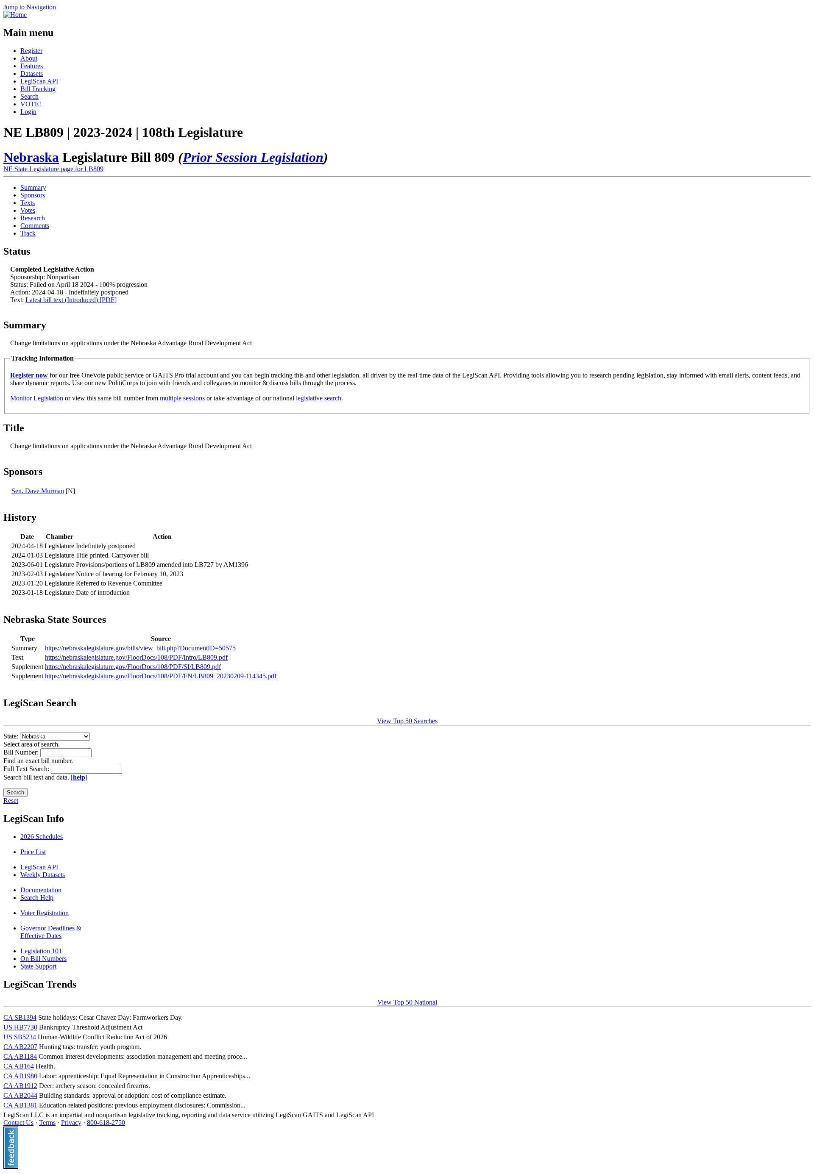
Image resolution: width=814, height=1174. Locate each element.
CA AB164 (18, 1066)
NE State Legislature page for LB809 (53, 168)
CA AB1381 (20, 1105)
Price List (33, 851)
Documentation (40, 890)
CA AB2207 (20, 1046)
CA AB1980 (20, 1076)
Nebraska (31, 157)
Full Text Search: (27, 768)
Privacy (71, 1122)
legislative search (318, 398)
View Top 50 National (407, 1002)
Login (28, 111)
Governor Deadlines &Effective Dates (50, 931)
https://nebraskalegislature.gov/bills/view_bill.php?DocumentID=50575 (140, 648)
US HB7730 (20, 1027)
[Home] (15, 14)
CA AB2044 (20, 1095)
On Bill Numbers (43, 958)
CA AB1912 (20, 1085)
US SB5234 (19, 1037)
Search (29, 96)
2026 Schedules (41, 836)
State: (11, 736)
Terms (47, 1122)
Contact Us (18, 1122)
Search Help (36, 897)
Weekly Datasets (42, 874)
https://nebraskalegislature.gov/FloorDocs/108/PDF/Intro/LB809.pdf (136, 657)
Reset (10, 800)
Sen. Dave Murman (37, 490)
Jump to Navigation (29, 7)
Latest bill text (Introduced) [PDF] (71, 299)
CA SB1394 (19, 1017)
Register (31, 50)
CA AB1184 (20, 1056)
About (28, 58)
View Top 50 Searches (407, 720)
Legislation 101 (41, 951)
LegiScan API (39, 81)
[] (79, 777)
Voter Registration (44, 912)
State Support (38, 966)
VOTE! (30, 104)
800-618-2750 (106, 1122)
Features (31, 65)
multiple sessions (182, 398)
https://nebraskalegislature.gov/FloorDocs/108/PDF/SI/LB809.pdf (133, 666)
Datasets (31, 73)
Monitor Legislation (36, 398)
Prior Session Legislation (253, 157)
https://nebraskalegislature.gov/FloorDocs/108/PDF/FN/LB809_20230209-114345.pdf (160, 676)
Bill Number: (21, 752)
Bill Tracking (38, 88)
